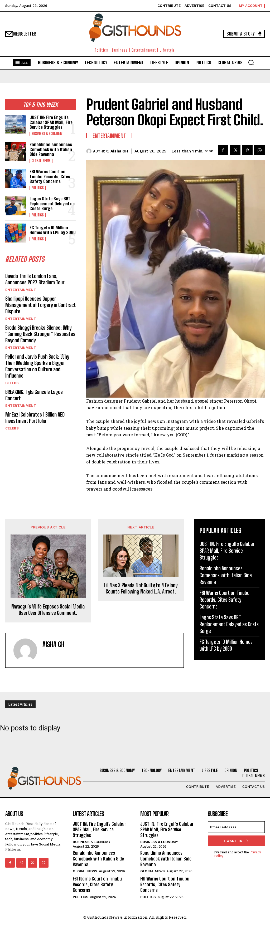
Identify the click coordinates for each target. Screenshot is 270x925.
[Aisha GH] (89, 151)
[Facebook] (223, 150)
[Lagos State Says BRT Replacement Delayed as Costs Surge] (15, 205)
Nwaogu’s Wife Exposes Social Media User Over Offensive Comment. (48, 609)
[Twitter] (235, 150)
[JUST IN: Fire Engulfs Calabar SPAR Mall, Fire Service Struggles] (15, 124)
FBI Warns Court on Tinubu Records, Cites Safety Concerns (50, 176)
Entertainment (20, 289)
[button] (251, 62)
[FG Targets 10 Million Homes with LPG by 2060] (15, 233)
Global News (41, 161)
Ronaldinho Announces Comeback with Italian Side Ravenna (51, 149)
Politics (37, 188)
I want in (233, 841)
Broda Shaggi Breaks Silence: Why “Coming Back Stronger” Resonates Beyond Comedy (40, 333)
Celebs (12, 383)
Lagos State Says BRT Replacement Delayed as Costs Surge (52, 203)
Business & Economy (46, 134)
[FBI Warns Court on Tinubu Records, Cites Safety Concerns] (15, 178)
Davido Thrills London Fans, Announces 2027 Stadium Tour (34, 279)
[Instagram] (21, 863)
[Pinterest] (247, 150)
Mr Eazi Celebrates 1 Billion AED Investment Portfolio (35, 417)
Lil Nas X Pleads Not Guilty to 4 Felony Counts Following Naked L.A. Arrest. (140, 588)
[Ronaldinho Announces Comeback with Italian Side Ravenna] (15, 151)
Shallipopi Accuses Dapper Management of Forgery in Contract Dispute (40, 304)
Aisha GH (119, 151)
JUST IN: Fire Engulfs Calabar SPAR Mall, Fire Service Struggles (51, 122)
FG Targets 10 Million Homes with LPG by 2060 (53, 230)
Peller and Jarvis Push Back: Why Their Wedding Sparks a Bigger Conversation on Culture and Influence (37, 366)
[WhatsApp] (259, 150)
